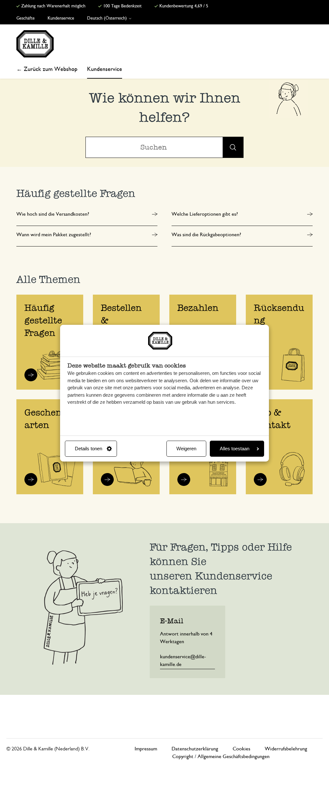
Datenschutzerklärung (195, 748)
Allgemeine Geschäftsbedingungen (234, 756)
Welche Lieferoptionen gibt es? (205, 214)
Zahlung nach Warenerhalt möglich (52, 6)
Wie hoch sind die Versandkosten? (52, 214)
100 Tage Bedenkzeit (122, 6)
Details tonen (88, 448)
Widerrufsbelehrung (286, 748)
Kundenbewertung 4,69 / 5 (183, 6)
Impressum (146, 748)
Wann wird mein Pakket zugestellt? (53, 234)
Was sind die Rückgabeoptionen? (206, 234)
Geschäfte (25, 18)
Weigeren (186, 448)
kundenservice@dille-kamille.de (183, 660)
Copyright (182, 756)
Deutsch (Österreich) (107, 18)
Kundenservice (61, 18)
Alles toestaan (234, 448)
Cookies (241, 748)
